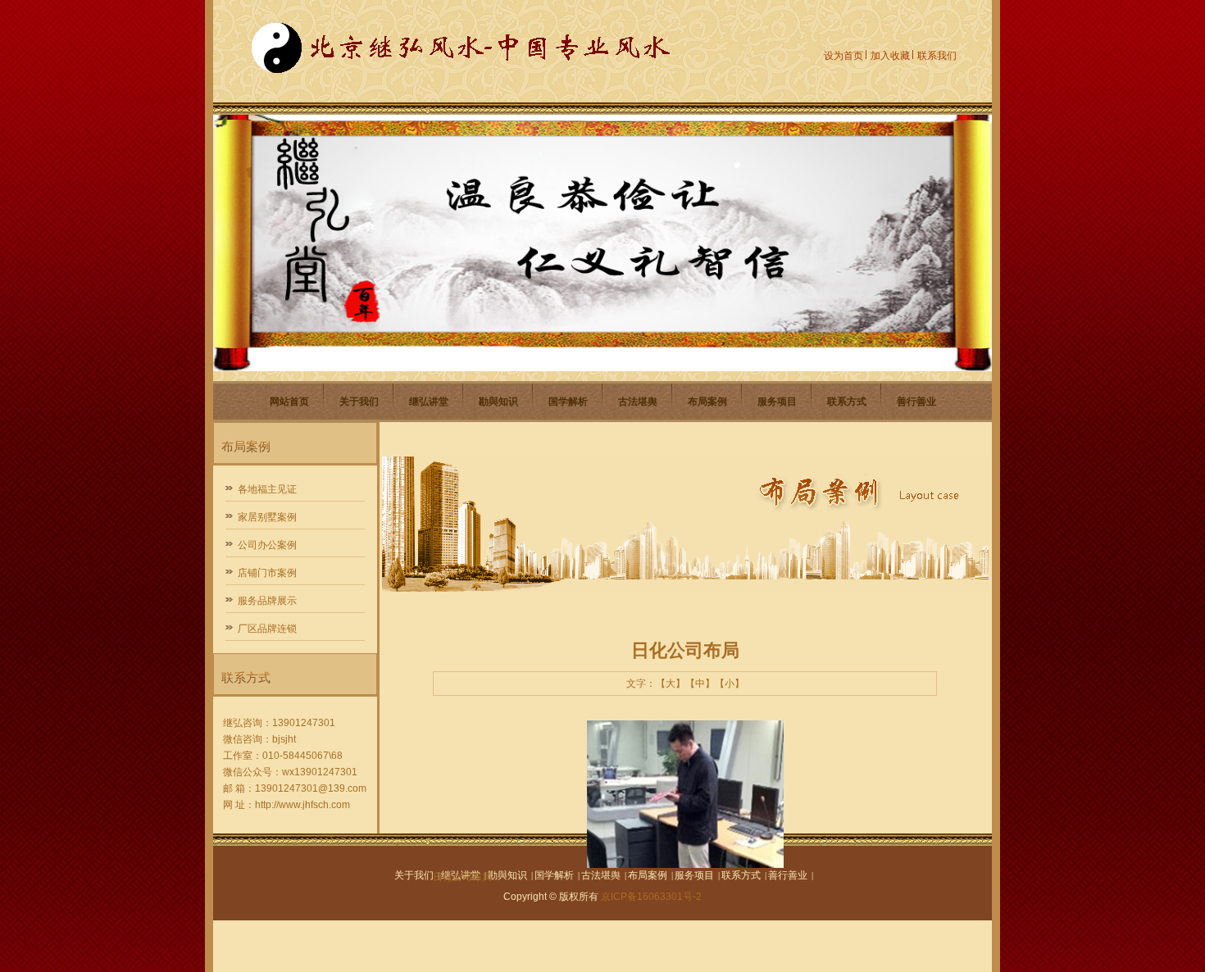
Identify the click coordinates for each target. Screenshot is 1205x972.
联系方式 (846, 401)
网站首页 (289, 401)
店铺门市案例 (267, 573)
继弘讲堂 (428, 401)
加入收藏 (890, 55)
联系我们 (937, 55)
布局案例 (707, 401)
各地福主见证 (267, 489)
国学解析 (568, 401)
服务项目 (777, 401)
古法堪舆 (637, 401)
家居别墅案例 (267, 517)
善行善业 (916, 401)
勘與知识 (498, 401)
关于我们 (359, 401)
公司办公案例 (267, 545)
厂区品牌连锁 (267, 628)
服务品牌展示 (267, 600)
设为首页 (843, 55)
